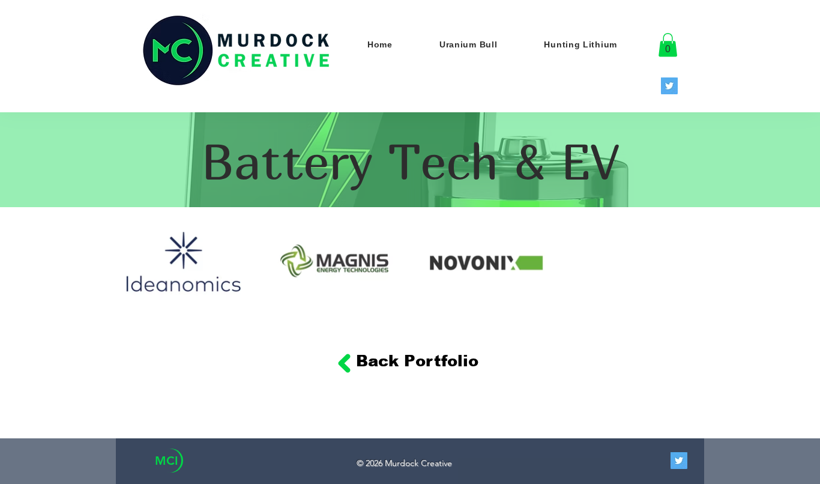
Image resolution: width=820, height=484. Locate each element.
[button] (668, 44)
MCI (166, 460)
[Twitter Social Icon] (669, 85)
